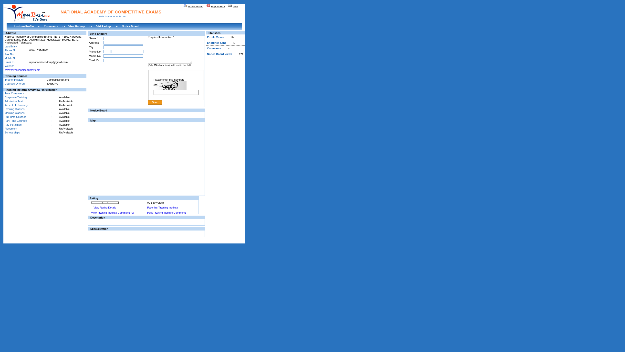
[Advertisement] (225, 133)
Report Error (218, 6)
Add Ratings (103, 26)
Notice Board (130, 26)
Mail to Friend (195, 6)
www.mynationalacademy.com (22, 69)
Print (235, 6)
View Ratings (76, 26)
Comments (51, 26)
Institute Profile (24, 26)
